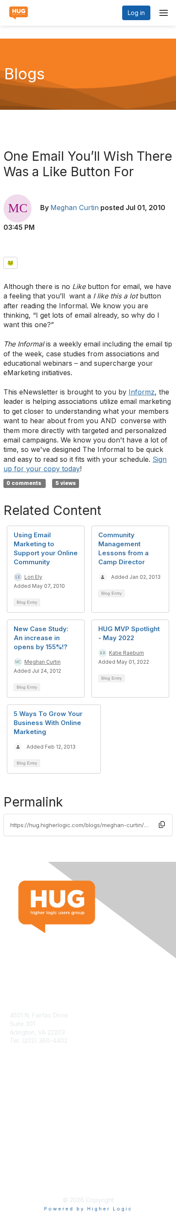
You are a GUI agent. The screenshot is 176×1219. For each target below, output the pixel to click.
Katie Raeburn (126, 653)
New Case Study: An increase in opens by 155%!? (41, 638)
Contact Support (33, 1049)
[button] (162, 824)
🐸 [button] (10, 262)
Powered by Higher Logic (88, 1209)
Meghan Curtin (74, 207)
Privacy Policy (30, 1178)
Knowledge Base (34, 1105)
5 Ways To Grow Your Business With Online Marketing (48, 723)
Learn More (26, 1113)
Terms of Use (29, 1170)
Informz (142, 392)
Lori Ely (33, 577)
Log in (136, 12)
